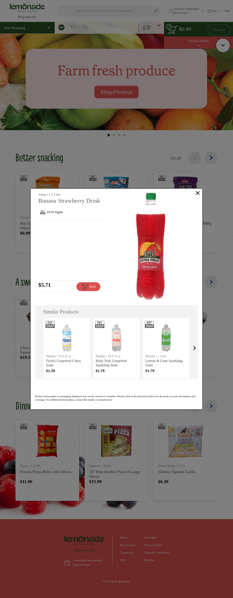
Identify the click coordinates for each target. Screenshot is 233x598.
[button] (150, 246)
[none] (66, 348)
